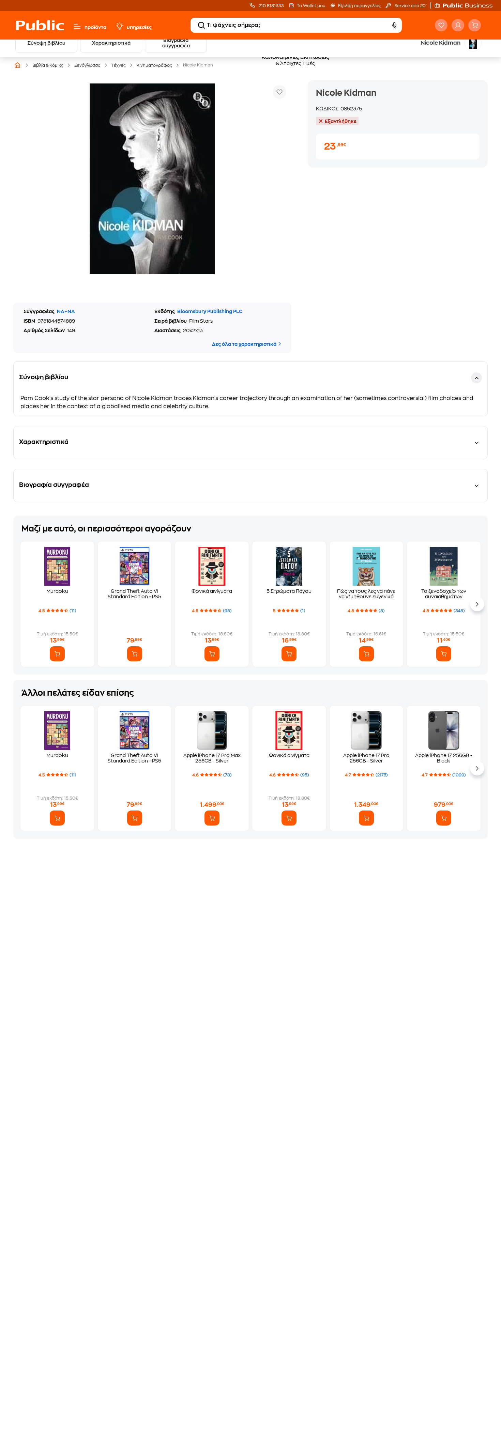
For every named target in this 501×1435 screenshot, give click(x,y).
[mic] (394, 25)
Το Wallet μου (311, 6)
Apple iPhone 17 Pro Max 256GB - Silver (212, 758)
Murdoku (57, 591)
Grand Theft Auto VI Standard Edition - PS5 (134, 594)
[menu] (77, 26)
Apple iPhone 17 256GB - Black (443, 758)
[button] (466, 5)
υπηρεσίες (139, 27)
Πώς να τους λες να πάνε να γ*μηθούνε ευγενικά (366, 594)
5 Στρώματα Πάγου (289, 591)
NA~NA (66, 311)
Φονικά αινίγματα (212, 591)
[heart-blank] (441, 25)
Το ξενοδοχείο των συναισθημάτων (443, 594)
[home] (40, 25)
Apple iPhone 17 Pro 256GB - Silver (366, 758)
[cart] (474, 25)
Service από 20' (410, 6)
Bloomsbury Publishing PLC (209, 311)
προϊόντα (95, 27)
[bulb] (119, 26)
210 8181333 (271, 6)
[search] (201, 25)
